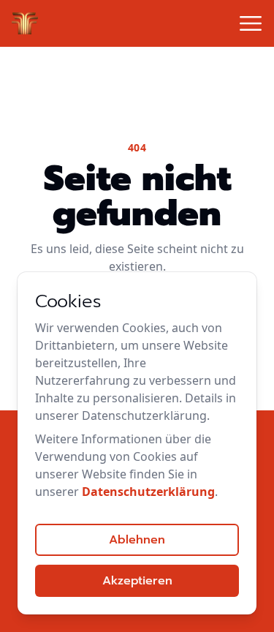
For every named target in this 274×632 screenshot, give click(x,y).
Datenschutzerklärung (148, 492)
